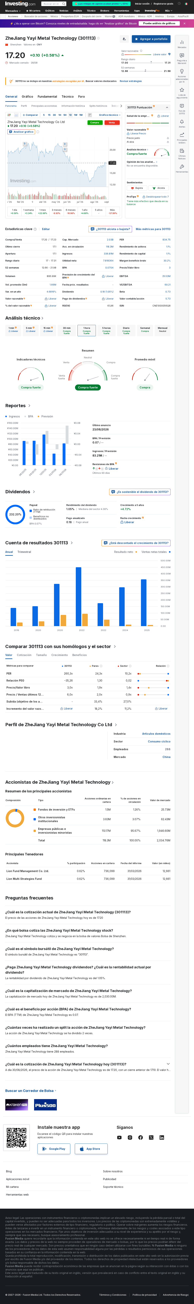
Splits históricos (98, 105)
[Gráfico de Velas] (9, 115)
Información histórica (73, 105)
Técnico (68, 96)
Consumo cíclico (159, 741)
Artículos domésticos (156, 733)
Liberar (68, 708)
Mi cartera (12, 1186)
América (159, 16)
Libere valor (159, 54)
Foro (81, 96)
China (167, 757)
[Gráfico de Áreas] (16, 115)
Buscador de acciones (35, 16)
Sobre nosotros (113, 1171)
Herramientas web (17, 1194)
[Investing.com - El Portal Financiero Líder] (20, 3)
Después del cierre (92, 16)
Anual (9, 551)
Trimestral (24, 551)
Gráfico (27, 96)
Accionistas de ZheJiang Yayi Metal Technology (57, 782)
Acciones (13, 16)
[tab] (13, 330)
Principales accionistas (44, 105)
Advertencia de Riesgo (176, 1294)
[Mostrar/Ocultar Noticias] (90, 115)
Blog (9, 1171)
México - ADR (145, 16)
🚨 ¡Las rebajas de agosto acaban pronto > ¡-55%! (101, 3)
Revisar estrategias (131, 81)
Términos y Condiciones (112, 1294)
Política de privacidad (145, 1294)
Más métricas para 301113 (153, 229)
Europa (170, 16)
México (54, 16)
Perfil (24, 105)
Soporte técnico (113, 1186)
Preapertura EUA (70, 16)
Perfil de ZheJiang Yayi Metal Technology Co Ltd (58, 724)
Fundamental (47, 96)
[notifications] (179, 3)
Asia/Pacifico (184, 16)
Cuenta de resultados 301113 (36, 542)
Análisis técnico (22, 318)
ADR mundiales (126, 16)
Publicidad (109, 1179)
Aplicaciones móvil (17, 1179)
